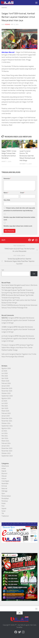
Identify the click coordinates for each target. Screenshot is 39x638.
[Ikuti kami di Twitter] (33, 240)
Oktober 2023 (6, 453)
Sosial (3, 511)
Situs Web (7, 200)
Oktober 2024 (6, 423)
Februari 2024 (6, 443)
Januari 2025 (6, 416)
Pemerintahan (6, 496)
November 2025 (7, 391)
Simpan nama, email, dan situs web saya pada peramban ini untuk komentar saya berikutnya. (19, 209)
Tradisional (5, 516)
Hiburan (4, 476)
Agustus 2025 (6, 398)
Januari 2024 (6, 446)
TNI (3, 513)
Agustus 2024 (6, 428)
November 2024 (7, 421)
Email (22, 193)
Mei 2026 (5, 376)
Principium (5, 345)
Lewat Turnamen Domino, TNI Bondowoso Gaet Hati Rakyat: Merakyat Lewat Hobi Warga (27, 155)
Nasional (4, 488)
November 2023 (7, 451)
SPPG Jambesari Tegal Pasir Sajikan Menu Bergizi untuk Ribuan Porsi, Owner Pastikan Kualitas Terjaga (17, 347)
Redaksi (7, 24)
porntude (5, 336)
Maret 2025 (5, 411)
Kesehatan (5, 483)
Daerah (4, 8)
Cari (3, 270)
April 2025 (5, 408)
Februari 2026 (6, 383)
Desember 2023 (7, 448)
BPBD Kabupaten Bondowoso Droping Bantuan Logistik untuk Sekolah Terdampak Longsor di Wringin (18, 320)
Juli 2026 (4, 371)
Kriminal (4, 486)
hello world (5, 354)
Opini (3, 493)
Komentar (7, 178)
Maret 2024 (5, 441)
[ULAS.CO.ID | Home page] (9, 2)
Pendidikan (5, 498)
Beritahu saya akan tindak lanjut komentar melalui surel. (19, 218)
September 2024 (7, 426)
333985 (4, 327)
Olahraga (4, 491)
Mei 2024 (5, 436)
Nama (6, 193)
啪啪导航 (5, 318)
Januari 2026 (6, 386)
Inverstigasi (5, 481)
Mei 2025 (5, 406)
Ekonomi (4, 473)
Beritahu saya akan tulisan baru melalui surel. (18, 226)
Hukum (4, 478)
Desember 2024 (7, 418)
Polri (3, 506)
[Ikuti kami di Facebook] (29, 240)
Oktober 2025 (6, 393)
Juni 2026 (5, 373)
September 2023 (7, 456)
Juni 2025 (5, 403)
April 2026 (5, 378)
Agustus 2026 (6, 368)
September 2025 (7, 396)
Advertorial (5, 466)
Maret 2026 (5, 381)
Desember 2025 (7, 388)
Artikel (4, 468)
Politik (4, 503)
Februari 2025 (6, 413)
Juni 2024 (5, 433)
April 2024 (5, 438)
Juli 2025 (4, 401)
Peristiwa (5, 501)
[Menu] (36, 2)
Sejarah (4, 508)
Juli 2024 (4, 431)
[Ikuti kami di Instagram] (36, 240)
